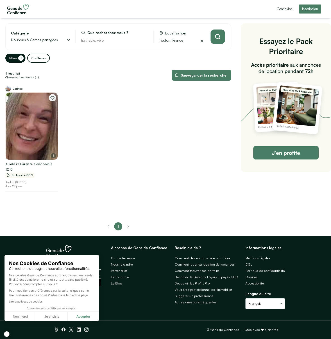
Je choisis (51, 316)
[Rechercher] (218, 37)
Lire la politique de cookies (26, 301)
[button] (6, 334)
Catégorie (20, 33)
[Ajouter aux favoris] (52, 97)
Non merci (20, 316)
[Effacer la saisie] (145, 40)
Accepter (83, 316)
